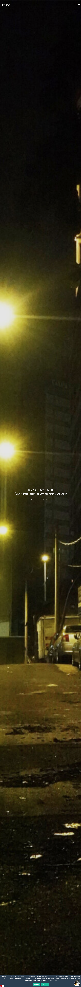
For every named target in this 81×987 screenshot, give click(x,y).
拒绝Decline (44, 984)
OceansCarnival (46, 499)
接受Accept (36, 984)
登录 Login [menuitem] (76, 1)
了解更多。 (6, 978)
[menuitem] (80, 1)
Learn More (55, 980)
